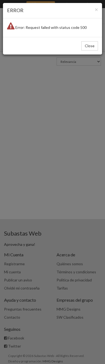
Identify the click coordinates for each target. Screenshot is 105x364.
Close (89, 45)
